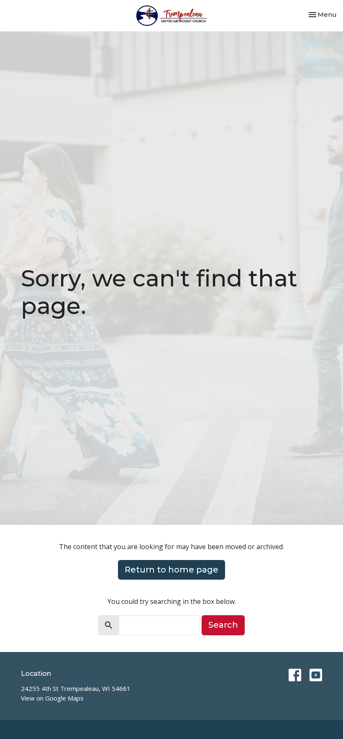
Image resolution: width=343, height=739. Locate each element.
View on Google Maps (52, 698)
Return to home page (171, 570)
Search (223, 625)
